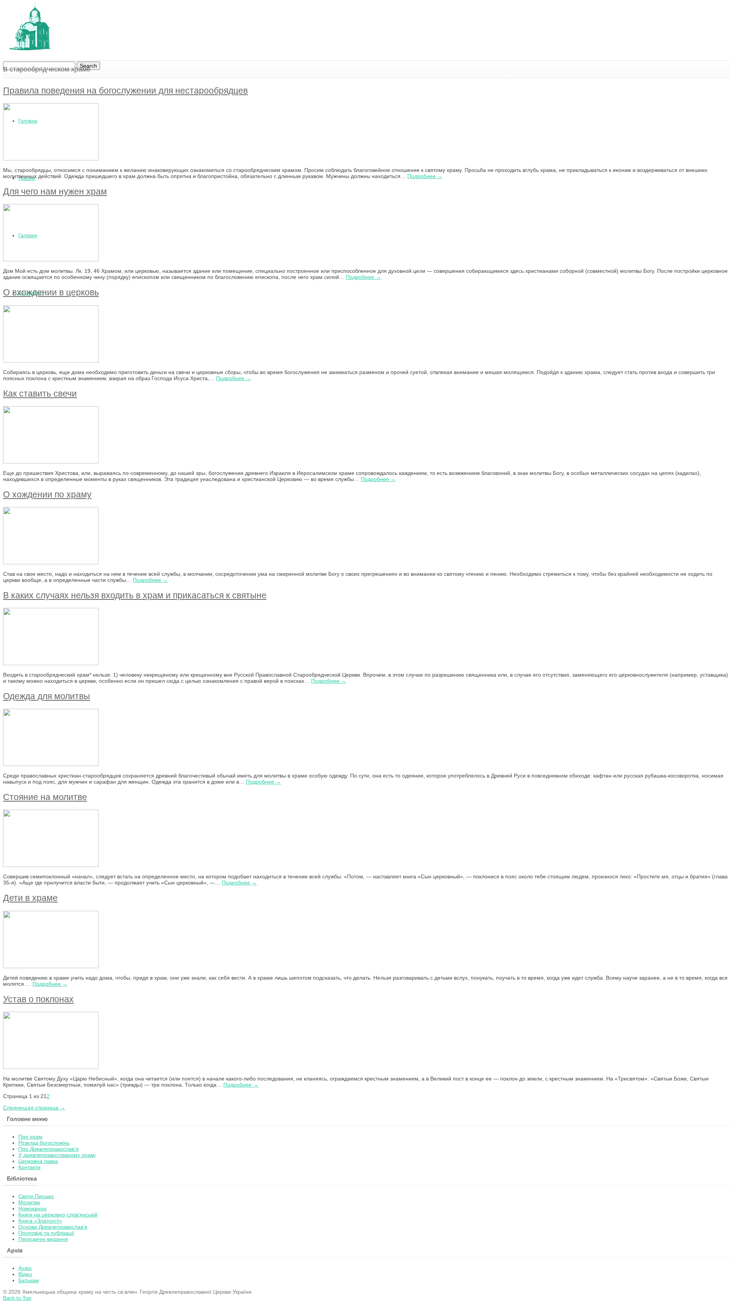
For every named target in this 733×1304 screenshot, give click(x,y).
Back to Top (17, 1298)
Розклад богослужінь (43, 1143)
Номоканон (32, 1208)
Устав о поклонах (38, 999)
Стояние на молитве (45, 797)
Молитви (29, 1202)
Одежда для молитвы (46, 696)
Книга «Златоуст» (40, 1221)
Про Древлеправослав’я (48, 1149)
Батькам (28, 1280)
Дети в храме (30, 898)
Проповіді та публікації (46, 1233)
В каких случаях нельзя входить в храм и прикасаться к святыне (134, 595)
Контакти (29, 1167)
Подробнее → (424, 176)
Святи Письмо (36, 1196)
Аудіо (25, 1268)
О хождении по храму (47, 494)
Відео (25, 1274)
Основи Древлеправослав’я (52, 1227)
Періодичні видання (43, 1239)
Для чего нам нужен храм (55, 191)
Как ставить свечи (40, 393)
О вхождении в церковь (51, 292)
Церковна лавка (38, 1161)
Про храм (30, 1137)
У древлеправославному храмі (56, 1155)
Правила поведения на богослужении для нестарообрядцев (125, 91)
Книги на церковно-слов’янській (57, 1215)
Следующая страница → (34, 1108)
